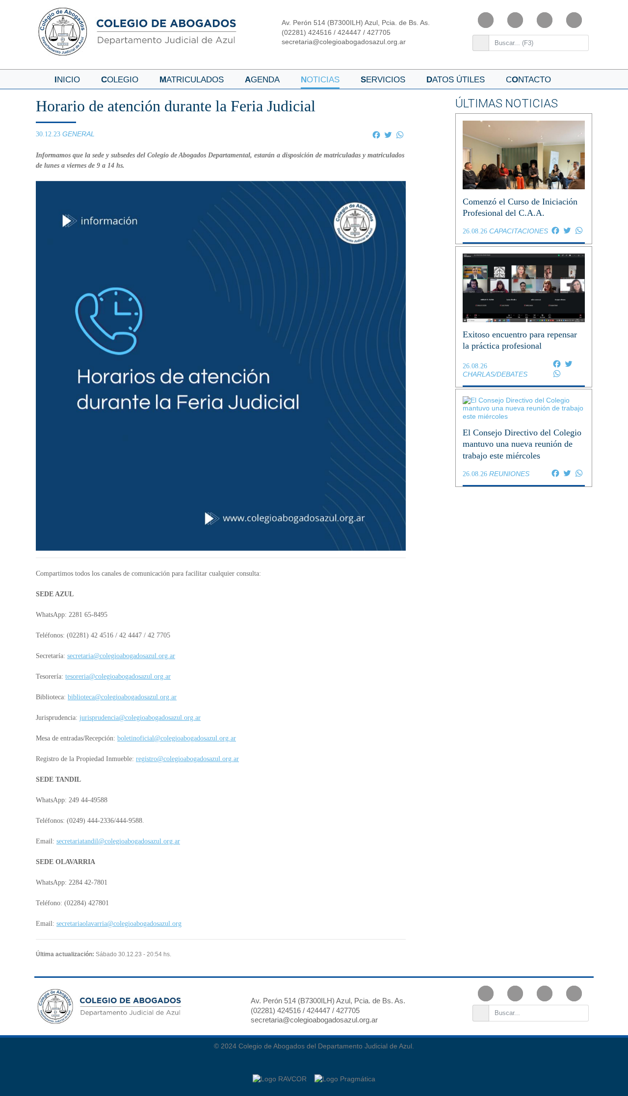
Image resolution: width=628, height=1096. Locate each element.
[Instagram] (515, 20)
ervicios (383, 79)
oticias (320, 79)
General (78, 134)
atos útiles (455, 79)
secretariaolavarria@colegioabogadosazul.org (119, 923)
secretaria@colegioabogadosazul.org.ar (344, 42)
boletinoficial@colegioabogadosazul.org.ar (176, 738)
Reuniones (509, 474)
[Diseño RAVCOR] (281, 1074)
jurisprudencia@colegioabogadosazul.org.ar (140, 717)
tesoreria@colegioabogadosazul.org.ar (118, 676)
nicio (67, 79)
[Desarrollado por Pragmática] (344, 1074)
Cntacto (528, 79)
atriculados (191, 79)
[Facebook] (486, 20)
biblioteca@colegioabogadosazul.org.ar (122, 697)
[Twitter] (574, 20)
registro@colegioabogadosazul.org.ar (187, 759)
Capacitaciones (518, 231)
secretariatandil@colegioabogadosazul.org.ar (118, 841)
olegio (119, 79)
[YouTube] (544, 20)
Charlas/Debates (495, 374)
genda (262, 79)
